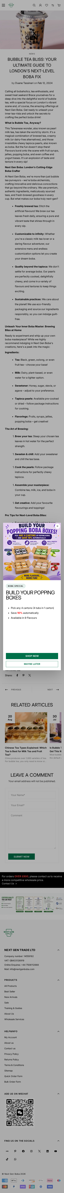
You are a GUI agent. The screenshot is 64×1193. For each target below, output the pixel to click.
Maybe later (32, 664)
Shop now (32, 655)
